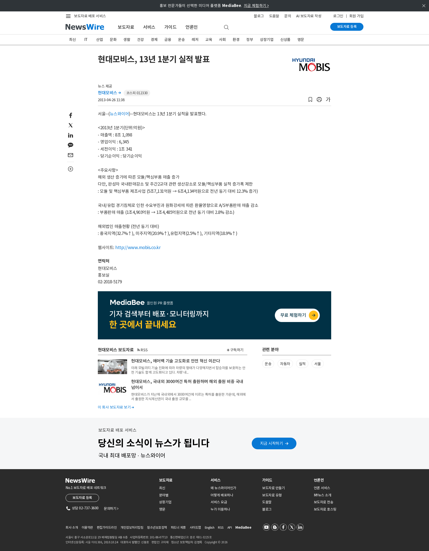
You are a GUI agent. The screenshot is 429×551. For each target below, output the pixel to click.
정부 (249, 39)
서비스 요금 (219, 502)
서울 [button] (317, 363)
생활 (126, 39)
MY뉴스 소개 (322, 495)
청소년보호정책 (157, 527)
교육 (208, 39)
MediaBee (243, 527)
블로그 (259, 16)
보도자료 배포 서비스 (90, 16)
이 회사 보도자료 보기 (116, 407)
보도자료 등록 (347, 26)
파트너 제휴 (178, 527)
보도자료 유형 (272, 495)
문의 (287, 16)
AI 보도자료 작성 (308, 16)
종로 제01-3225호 (201, 537)
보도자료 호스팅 (325, 509)
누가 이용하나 (220, 509)
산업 (99, 39)
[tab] (183, 480)
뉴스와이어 (119, 114)
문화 (113, 39)
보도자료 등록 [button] (82, 497)
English (209, 527)
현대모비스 (109, 93)
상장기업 (266, 39)
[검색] (226, 27)
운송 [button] (268, 363)
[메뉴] (69, 16)
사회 (222, 39)
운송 (181, 39)
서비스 (149, 27)
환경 (236, 39)
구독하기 (237, 350)
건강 (140, 39)
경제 (154, 39)
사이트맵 (195, 527)
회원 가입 (356, 16)
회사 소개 (72, 527)
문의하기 (111, 508)
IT (86, 39)
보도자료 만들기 (273, 488)
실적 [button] (302, 363)
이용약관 (87, 527)
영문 (300, 39)
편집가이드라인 (107, 527)
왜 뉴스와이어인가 (223, 488)
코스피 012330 (137, 93)
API (229, 527)
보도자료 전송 (323, 502)
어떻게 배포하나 (222, 495)
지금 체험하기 (256, 5)
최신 (72, 39)
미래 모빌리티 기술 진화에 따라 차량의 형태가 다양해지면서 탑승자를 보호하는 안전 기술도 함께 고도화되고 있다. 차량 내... (188, 370)
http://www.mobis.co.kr (137, 247)
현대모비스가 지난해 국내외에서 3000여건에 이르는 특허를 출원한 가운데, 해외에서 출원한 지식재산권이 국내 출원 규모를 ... (188, 396)
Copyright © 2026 (216, 542)
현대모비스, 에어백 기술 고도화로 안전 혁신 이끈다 (175, 361)
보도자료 (126, 27)
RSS (144, 350)
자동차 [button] (285, 363)
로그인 (338, 16)
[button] (310, 99)
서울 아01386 (93, 542)
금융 (167, 39)
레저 (195, 39)
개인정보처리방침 (131, 527)
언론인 (191, 27)
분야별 (164, 495)
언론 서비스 (322, 488)
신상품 (285, 39)
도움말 (274, 16)
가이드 (170, 27)
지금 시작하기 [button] (271, 443)
